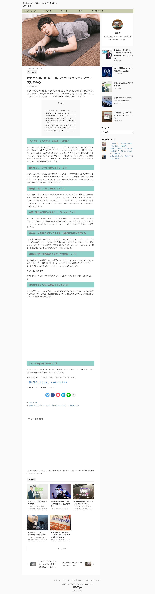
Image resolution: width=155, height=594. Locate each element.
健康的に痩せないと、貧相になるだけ (57, 115)
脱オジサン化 (47, 11)
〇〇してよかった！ (30, 11)
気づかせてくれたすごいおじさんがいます (58, 128)
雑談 (80, 11)
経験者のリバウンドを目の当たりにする (57, 113)
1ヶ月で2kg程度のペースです (54, 130)
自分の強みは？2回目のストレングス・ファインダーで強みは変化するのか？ (60, 535)
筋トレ (77, 405)
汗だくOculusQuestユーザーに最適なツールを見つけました (60, 504)
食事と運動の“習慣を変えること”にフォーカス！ (60, 118)
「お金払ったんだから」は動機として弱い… (58, 110)
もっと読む (62, 549)
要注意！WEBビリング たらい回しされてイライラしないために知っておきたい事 (121, 150)
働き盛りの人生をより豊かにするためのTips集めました (77, 584)
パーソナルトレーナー (54, 405)
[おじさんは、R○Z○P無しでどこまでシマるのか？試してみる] (63, 395)
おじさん (36, 405)
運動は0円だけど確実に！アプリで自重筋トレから (60, 125)
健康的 (72, 405)
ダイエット (43, 405)
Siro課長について (97, 11)
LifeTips (28, 6)
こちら (37, 263)
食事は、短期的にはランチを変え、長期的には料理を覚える (60, 121)
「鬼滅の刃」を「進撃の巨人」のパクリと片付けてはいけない (123, 115)
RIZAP (31, 405)
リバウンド (65, 405)
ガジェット (63, 11)
